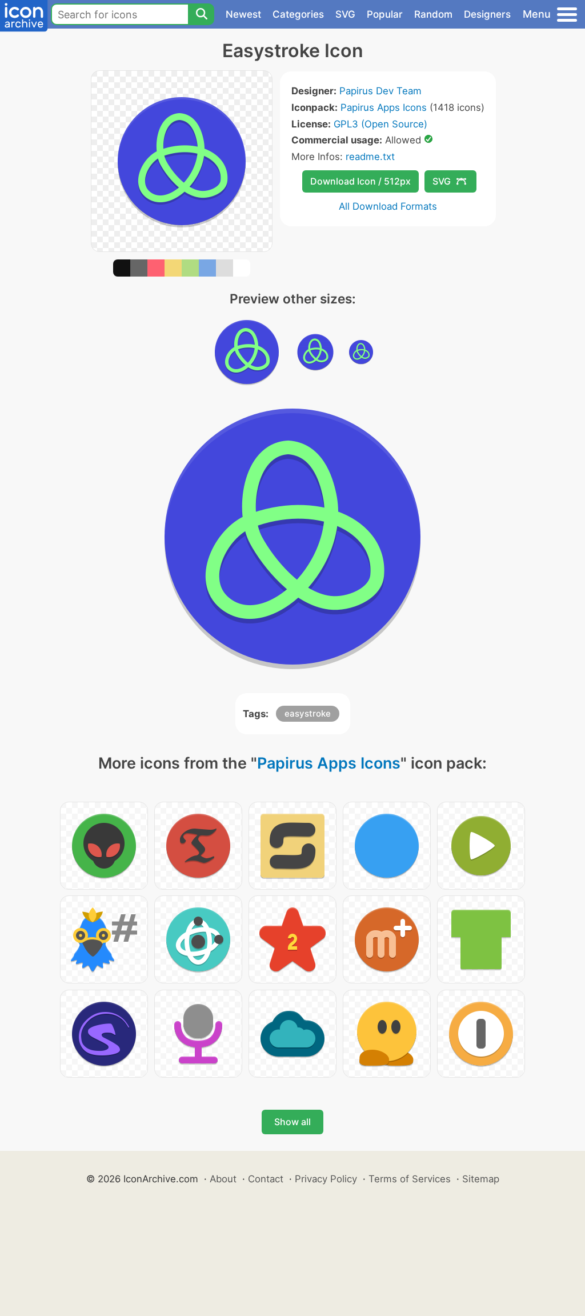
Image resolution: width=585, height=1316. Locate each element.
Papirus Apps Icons (383, 107)
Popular (385, 14)
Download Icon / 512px (360, 181)
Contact (265, 1179)
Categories (298, 14)
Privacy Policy (326, 1179)
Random (433, 14)
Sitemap (480, 1179)
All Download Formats (388, 206)
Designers (487, 14)
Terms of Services (409, 1179)
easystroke (308, 713)
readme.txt (370, 156)
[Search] (201, 14)
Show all (292, 1121)
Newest (243, 14)
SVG (345, 14)
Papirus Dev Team (380, 91)
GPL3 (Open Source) (380, 124)
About (223, 1179)
